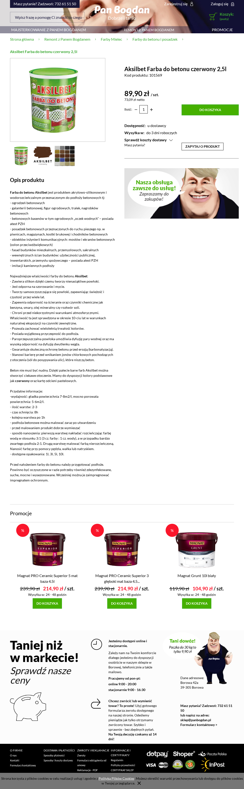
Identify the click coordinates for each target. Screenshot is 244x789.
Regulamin (117, 760)
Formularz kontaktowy (23, 765)
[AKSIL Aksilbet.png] (21, 155)
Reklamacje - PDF (87, 770)
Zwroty (81, 755)
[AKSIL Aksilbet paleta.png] (65, 155)
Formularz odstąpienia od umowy (91, 763)
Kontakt (14, 760)
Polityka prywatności (123, 765)
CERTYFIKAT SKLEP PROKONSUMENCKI (123, 772)
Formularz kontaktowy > (198, 725)
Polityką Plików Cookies (116, 778)
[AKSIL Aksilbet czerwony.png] (43, 155)
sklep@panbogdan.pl (195, 720)
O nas (13, 755)
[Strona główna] (122, 12)
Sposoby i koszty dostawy (58, 760)
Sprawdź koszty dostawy (145, 139)
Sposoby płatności (54, 755)
